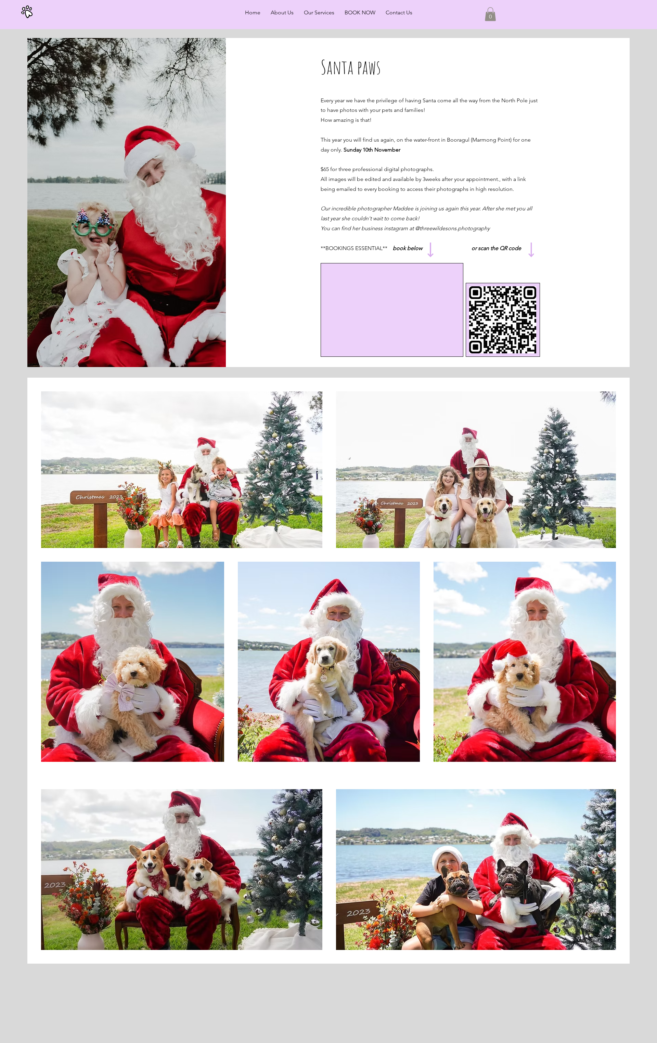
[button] (490, 14)
